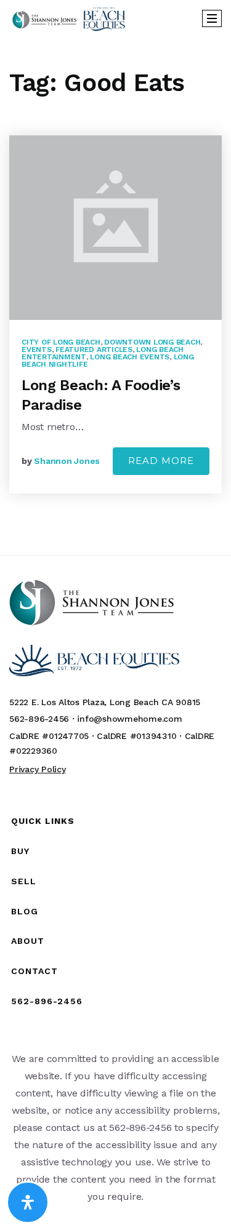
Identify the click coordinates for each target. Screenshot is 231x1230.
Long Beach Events (129, 357)
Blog (24, 911)
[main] (115, 296)
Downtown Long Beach (152, 342)
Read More (161, 460)
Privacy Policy (37, 769)
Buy (20, 851)
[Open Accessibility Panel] (27, 1202)
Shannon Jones (67, 461)
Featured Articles (93, 349)
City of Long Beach (61, 342)
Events (37, 349)
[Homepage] (68, 19)
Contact (34, 971)
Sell (23, 881)
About (27, 941)
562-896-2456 (47, 1001)
